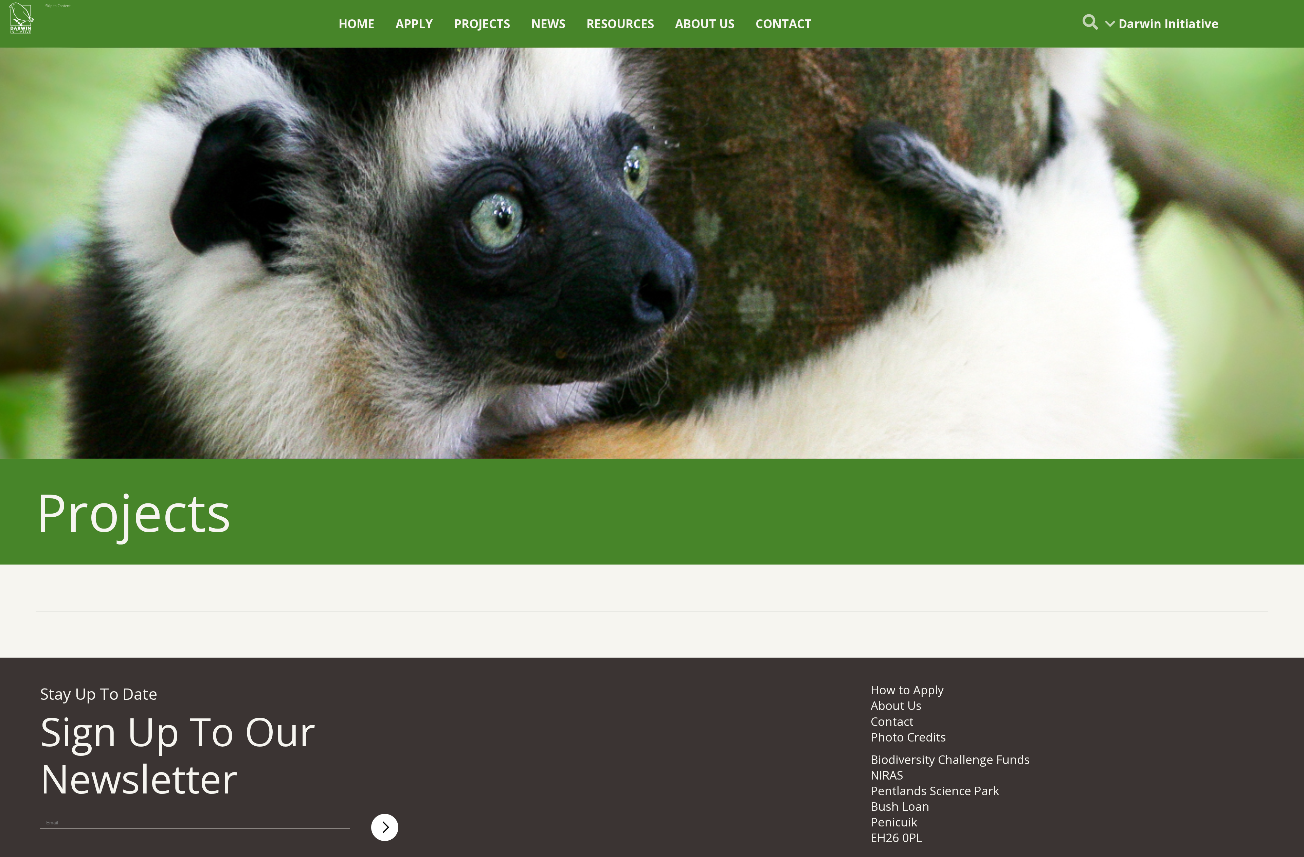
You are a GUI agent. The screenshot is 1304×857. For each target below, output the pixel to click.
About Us (705, 24)
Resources (620, 24)
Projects (482, 24)
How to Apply (907, 690)
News (548, 24)
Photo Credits (908, 737)
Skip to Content (58, 5)
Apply (414, 24)
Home (357, 24)
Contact (784, 24)
